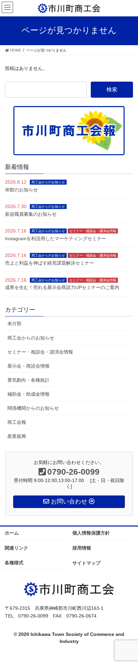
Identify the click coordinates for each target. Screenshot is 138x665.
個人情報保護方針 (91, 533)
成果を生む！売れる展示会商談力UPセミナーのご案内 (62, 287)
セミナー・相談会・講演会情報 (92, 231)
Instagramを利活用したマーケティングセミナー (55, 238)
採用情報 (81, 548)
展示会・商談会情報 (28, 366)
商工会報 (16, 422)
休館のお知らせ (21, 189)
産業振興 (16, 436)
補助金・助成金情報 (28, 394)
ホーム (12, 533)
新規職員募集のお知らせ (31, 214)
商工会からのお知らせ (48, 182)
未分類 (14, 323)
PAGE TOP (128, 639)
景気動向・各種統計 (28, 380)
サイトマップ (86, 563)
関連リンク (16, 548)
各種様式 (14, 562)
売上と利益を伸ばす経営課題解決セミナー (49, 263)
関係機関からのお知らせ (33, 408)
